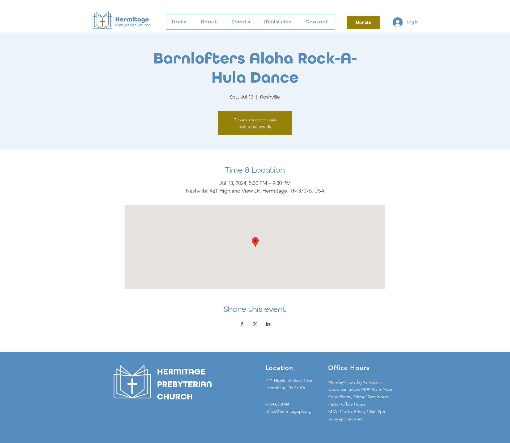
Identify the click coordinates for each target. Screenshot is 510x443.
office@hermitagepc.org (288, 411)
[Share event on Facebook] (242, 324)
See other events (255, 126)
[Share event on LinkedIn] (268, 324)
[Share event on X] (255, 324)
